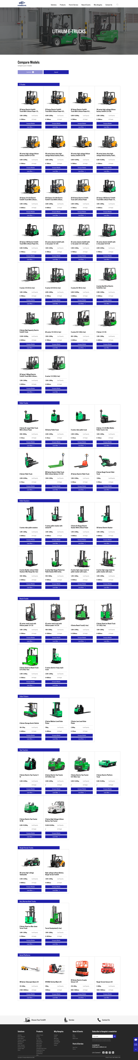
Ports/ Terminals (21, 1045)
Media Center (75, 1038)
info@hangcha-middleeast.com (99, 1047)
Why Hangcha (98, 5)
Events (74, 1036)
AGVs (37, 1055)
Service (74, 1049)
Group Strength (57, 1041)
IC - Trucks (38, 1038)
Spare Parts (75, 1047)
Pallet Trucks (39, 1040)
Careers (55, 1045)
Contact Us (108, 5)
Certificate (56, 1043)
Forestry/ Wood (21, 1048)
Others (19, 1050)
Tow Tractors (39, 1046)
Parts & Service (73, 5)
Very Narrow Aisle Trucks (41, 1048)
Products (62, 5)
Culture (55, 1036)
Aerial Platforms (39, 1051)
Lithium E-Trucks (39, 1035)
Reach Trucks (39, 1043)
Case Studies (56, 1040)
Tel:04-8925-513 (95, 1045)
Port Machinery (39, 1053)
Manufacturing (20, 1041)
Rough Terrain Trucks (40, 1050)
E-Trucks (38, 1036)
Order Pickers (39, 1045)
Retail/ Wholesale (21, 1036)
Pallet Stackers (39, 1041)
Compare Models (30, 123)
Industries (20, 1035)
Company (56, 1035)
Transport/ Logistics (22, 1040)
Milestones (56, 1038)
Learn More (30, 127)
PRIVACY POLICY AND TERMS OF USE (113, 1057)
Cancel (56, 72)
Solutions (53, 5)
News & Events (86, 5)
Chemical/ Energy (21, 1046)
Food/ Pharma (20, 1038)
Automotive (20, 1043)
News (74, 1035)
